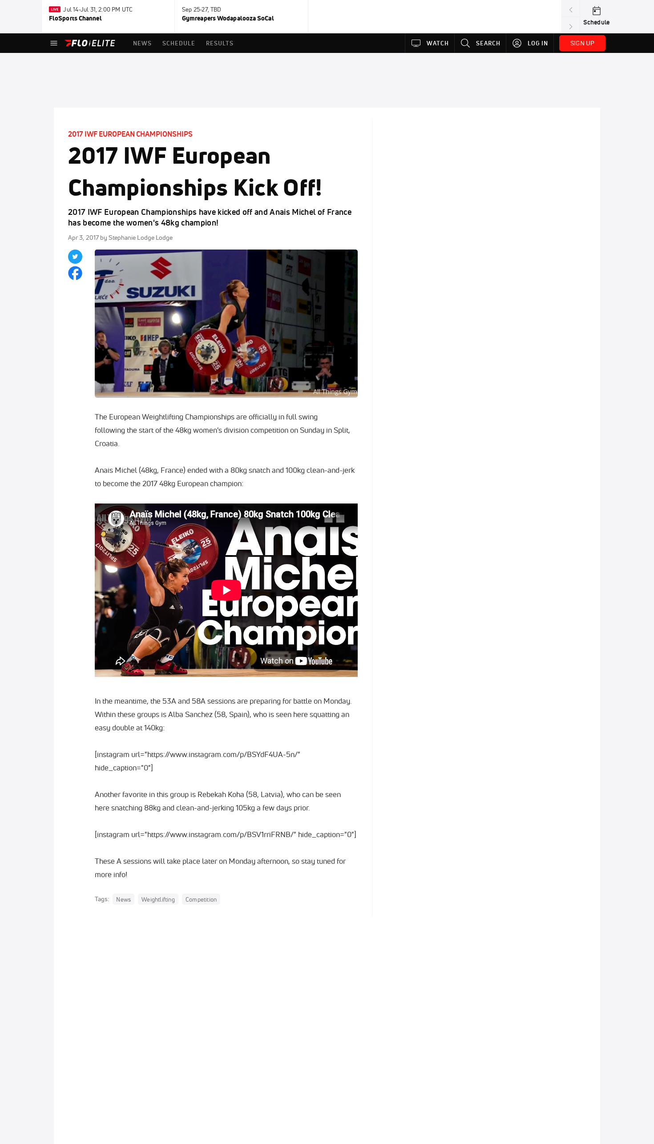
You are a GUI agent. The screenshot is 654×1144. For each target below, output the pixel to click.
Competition (201, 899)
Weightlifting (158, 899)
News (123, 899)
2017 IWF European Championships (130, 133)
